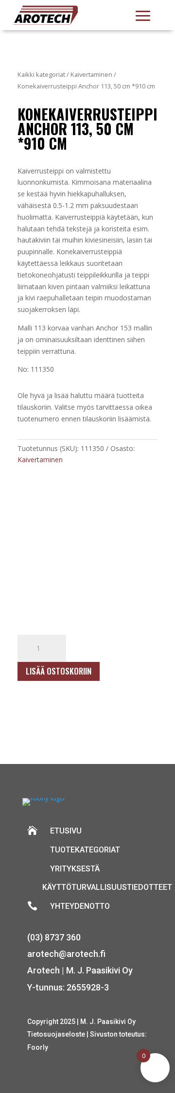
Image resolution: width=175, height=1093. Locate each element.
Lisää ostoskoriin (58, 671)
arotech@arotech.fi (66, 954)
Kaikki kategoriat (41, 74)
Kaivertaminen (91, 74)
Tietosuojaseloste (57, 1034)
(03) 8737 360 (54, 937)
